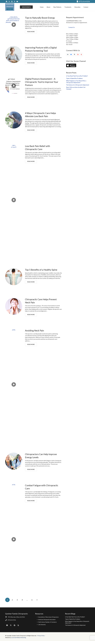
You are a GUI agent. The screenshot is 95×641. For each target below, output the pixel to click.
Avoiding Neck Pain (34, 330)
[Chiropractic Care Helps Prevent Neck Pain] (13, 306)
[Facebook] (6, 1)
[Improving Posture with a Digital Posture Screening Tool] (13, 54)
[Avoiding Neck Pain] (13, 384)
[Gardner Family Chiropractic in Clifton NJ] (9, 7)
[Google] (12, 1)
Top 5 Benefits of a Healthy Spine (41, 269)
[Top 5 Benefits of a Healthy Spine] (13, 276)
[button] (51, 7)
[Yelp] (14, 1)
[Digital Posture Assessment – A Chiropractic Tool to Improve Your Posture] (13, 85)
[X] (9, 1)
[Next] (37, 600)
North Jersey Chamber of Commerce (47, 622)
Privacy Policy (41, 635)
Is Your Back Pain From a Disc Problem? (77, 76)
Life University (42, 624)
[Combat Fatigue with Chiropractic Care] (13, 539)
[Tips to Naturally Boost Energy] (13, 24)
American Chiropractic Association (47, 619)
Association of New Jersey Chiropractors (48, 617)
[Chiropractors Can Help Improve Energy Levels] (13, 461)
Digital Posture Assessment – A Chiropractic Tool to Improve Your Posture (41, 81)
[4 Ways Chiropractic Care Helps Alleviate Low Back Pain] (13, 120)
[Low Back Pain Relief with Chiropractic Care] (13, 200)
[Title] (17, 1)
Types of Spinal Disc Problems (74, 78)
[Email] (67, 54)
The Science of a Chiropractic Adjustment (77, 85)
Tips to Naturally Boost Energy (40, 17)
